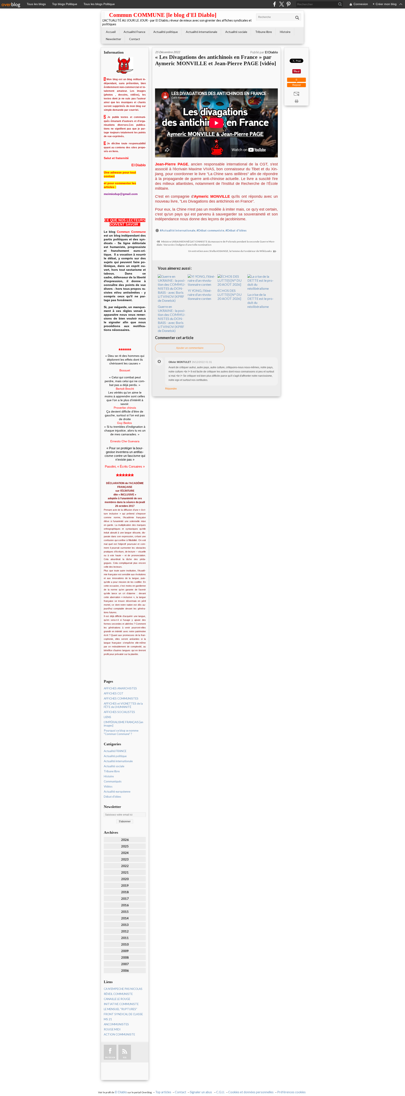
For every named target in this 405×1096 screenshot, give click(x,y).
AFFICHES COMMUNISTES (121, 698)
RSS (124, 1057)
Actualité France (134, 32)
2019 (125, 885)
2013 (125, 925)
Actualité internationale (201, 32)
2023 (125, 859)
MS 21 (108, 1019)
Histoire (285, 32)
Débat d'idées (112, 796)
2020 (125, 879)
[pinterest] (288, 4)
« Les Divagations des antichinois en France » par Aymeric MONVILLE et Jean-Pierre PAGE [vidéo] (215, 60)
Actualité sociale (236, 32)
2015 (125, 911)
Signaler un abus (201, 1092)
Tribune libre (263, 32)
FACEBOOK (110, 1057)
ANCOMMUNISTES (116, 1024)
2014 (125, 918)
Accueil (111, 32)
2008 (125, 957)
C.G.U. (220, 1092)
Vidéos (108, 786)
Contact (134, 39)
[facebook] (274, 4)
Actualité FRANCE (115, 751)
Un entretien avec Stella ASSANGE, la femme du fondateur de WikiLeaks (230, 251)
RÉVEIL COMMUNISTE (118, 994)
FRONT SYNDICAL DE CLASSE (123, 1014)
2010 (125, 944)
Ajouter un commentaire (190, 347)
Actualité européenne (117, 791)
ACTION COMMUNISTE (119, 1034)
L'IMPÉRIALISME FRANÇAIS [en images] (123, 723)
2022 (125, 866)
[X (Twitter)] (281, 4)
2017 (125, 898)
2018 (125, 892)
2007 (125, 964)
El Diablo (121, 1092)
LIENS (107, 717)
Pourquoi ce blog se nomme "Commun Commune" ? (121, 732)
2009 (125, 951)
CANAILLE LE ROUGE (117, 999)
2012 (125, 931)
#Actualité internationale (177, 230)
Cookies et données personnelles (251, 1092)
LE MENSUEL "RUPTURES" (120, 1009)
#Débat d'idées (236, 230)
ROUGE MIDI (112, 1029)
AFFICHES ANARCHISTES (120, 688)
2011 (125, 938)
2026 (125, 840)
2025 (125, 846)
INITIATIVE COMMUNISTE (121, 1004)
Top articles (163, 1092)
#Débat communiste (210, 230)
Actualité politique (165, 32)
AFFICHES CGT (113, 693)
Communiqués (113, 781)
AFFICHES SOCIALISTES (119, 712)
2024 (125, 853)
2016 (125, 905)
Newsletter (113, 39)
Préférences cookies (291, 1092)
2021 (125, 872)
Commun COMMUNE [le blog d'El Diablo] (162, 15)
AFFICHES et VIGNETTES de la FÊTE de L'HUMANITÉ (123, 705)
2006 (125, 970)
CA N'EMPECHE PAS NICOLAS (123, 988)
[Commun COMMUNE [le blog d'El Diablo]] (103, 15)
